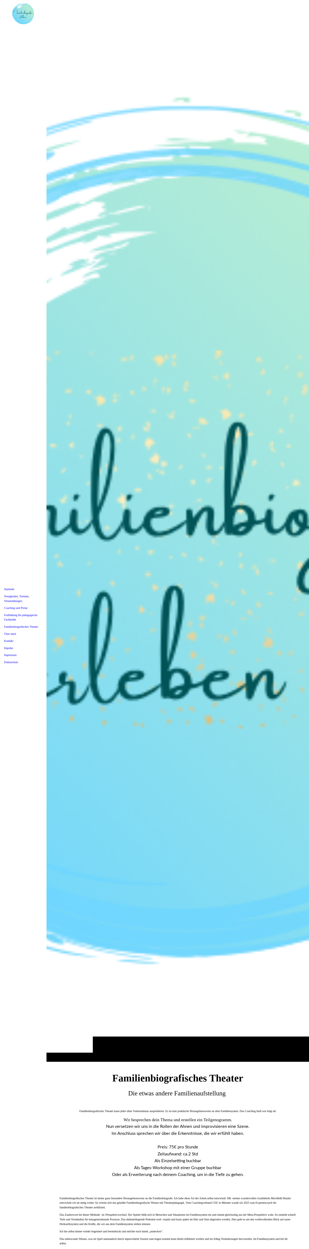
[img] (177, 531)
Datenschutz (11, 662)
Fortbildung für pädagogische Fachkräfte (20, 617)
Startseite (9, 589)
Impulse (8, 648)
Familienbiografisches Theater (21, 626)
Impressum (10, 655)
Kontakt (8, 640)
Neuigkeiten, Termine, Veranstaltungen (16, 598)
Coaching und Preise (16, 607)
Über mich (10, 633)
